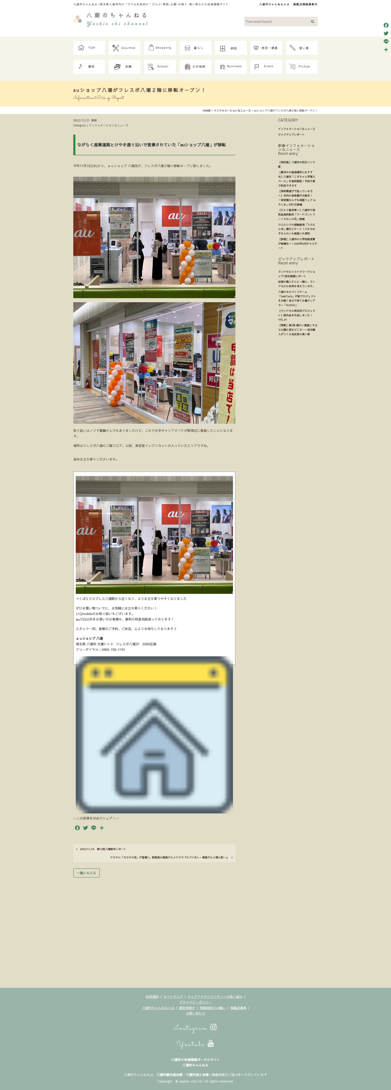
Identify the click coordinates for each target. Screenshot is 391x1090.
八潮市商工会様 (197, 1074)
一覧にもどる (86, 873)
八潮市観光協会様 (169, 1074)
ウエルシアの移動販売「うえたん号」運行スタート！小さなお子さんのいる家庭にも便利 (296, 229)
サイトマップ (173, 996)
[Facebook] (386, 25)
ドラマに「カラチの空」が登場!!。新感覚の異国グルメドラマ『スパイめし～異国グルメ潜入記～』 (170, 857)
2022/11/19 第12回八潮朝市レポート (101, 849)
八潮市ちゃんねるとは (274, 4)
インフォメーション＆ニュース (296, 128)
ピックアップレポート (291, 134)
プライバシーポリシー (195, 1002)
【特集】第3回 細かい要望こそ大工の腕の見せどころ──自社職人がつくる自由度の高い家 (297, 329)
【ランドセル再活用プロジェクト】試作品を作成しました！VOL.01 (296, 315)
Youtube (192, 1044)
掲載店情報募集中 (305, 4)
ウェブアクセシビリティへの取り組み (215, 996)
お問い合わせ (195, 1013)
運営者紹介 (187, 1008)
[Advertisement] (154, 931)
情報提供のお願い (213, 1008)
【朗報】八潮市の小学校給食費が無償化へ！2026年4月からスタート (297, 243)
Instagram (192, 1028)
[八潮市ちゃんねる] (110, 19)
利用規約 (152, 996)
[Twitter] (386, 33)
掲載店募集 (238, 1008)
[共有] (386, 50)
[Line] (386, 41)
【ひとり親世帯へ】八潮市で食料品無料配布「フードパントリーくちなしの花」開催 (296, 214)
